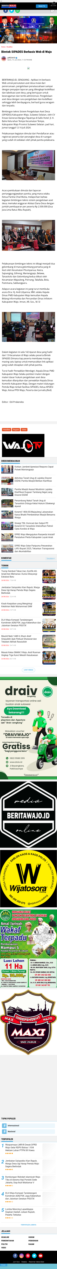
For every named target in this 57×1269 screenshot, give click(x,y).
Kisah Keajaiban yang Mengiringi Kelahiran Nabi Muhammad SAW (16, 605)
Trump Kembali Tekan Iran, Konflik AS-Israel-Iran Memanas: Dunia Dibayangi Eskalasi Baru (19, 574)
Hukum (31, 1237)
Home (3, 47)
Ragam (16, 430)
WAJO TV (42, 6)
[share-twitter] (11, 10)
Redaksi (24, 1262)
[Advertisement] (28, 1086)
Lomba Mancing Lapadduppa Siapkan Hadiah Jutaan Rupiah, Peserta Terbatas (20, 1212)
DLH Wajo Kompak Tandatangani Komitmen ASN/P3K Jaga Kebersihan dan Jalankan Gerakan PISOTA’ (21, 623)
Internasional (13, 1125)
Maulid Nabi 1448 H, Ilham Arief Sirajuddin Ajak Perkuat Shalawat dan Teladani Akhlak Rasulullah (19, 639)
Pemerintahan (7, 1241)
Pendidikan (33, 1241)
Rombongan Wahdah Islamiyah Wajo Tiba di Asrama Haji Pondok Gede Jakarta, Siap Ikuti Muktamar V (22, 1180)
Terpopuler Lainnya (28, 1225)
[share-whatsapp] (17, 10)
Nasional (11, 1131)
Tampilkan (50, 558)
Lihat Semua (28, 670)
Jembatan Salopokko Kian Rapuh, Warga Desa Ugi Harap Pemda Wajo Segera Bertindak (20, 590)
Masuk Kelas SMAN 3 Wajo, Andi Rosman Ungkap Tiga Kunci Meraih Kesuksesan (20, 653)
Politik (4, 1244)
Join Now (16, 1262)
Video (24, 430)
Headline (9, 47)
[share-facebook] (5, 10)
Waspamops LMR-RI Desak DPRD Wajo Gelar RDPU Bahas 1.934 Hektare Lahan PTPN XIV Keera (21, 1147)
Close (3, 1265)
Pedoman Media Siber (36, 1262)
